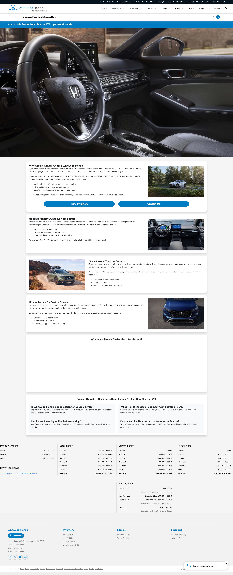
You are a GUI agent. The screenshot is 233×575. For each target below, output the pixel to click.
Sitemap (42, 569)
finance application (124, 272)
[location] (151, 2)
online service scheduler (67, 313)
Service (121, 530)
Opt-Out (91, 569)
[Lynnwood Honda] (28, 8)
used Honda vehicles (94, 240)
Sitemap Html (50, 569)
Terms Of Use (34, 569)
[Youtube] (20, 557)
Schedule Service (123, 534)
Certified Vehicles (69, 541)
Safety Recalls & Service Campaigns (76, 569)
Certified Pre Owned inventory (53, 240)
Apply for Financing (178, 534)
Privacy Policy (24, 569)
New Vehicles (68, 534)
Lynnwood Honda (13, 569)
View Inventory (79, 204)
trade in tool (94, 274)
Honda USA (99, 569)
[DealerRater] (25, 557)
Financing (176, 530)
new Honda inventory (63, 195)
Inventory (68, 530)
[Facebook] (10, 557)
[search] (226, 8)
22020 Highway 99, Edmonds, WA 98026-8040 (18, 473)
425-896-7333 (48, 454)
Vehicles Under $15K (71, 545)
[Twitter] (15, 557)
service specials (114, 313)
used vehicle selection (113, 195)
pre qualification (158, 272)
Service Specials (123, 538)
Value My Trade (177, 538)
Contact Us (153, 204)
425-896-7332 (48, 451)
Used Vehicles (68, 538)
